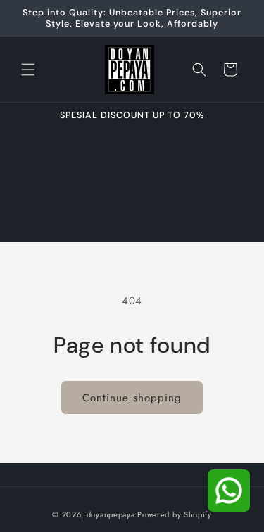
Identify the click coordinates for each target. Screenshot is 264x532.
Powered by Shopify (174, 514)
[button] (28, 69)
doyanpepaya (111, 514)
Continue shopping (132, 398)
